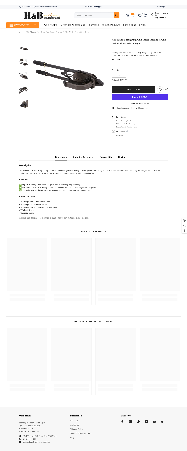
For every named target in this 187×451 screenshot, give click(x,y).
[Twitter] (162, 422)
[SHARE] (165, 90)
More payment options (140, 103)
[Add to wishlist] (160, 89)
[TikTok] (146, 422)
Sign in (157, 14)
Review (122, 157)
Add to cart (133, 89)
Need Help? (161, 6)
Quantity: (116, 70)
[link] (27, 295)
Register (165, 13)
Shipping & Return (83, 157)
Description (61, 157)
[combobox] (94, 15)
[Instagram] (130, 422)
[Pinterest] (138, 422)
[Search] (96, 15)
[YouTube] (154, 422)
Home (20, 32)
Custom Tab (105, 157)
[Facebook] (122, 422)
